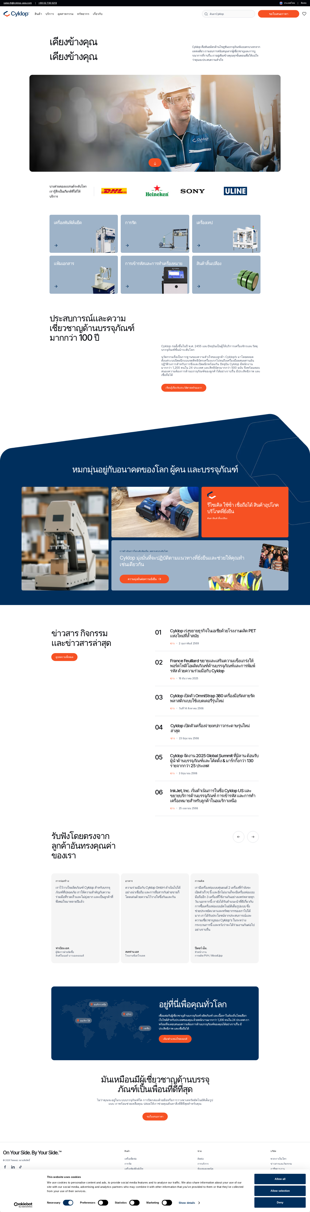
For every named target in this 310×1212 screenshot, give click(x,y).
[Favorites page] (304, 14)
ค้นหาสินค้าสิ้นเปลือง (217, 518)
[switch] (103, 1203)
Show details (187, 1202)
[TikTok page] (20, 1167)
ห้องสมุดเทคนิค (205, 1168)
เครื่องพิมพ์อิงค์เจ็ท (134, 1168)
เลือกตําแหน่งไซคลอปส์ (175, 1038)
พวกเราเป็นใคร (278, 1158)
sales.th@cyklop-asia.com (18, 3)
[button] (38, 13)
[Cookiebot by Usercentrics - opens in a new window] (23, 1205)
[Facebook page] (5, 1167)
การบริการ (203, 1163)
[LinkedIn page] (13, 1167)
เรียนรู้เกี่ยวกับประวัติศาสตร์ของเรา (184, 387)
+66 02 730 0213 (47, 3)
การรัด (128, 1163)
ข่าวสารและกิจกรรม (281, 1163)
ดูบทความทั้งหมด (64, 656)
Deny (280, 1202)
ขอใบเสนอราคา (278, 14)
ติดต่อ (303, 3)
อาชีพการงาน (278, 1168)
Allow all (280, 1178)
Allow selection (280, 1190)
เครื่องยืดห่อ (131, 1158)
